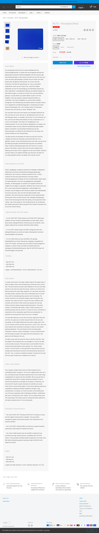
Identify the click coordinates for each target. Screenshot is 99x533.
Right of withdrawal (85, 506)
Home (4, 12)
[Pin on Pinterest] (87, 30)
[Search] (74, 6)
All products (10, 18)
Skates (39, 12)
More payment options (83, 66)
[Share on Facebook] (85, 30)
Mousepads (21, 12)
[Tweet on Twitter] (90, 30)
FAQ (80, 511)
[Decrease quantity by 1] (61, 57)
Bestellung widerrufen (85, 516)
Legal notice (83, 501)
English (5, 522)
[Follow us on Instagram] (32, 525)
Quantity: (56, 57)
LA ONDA (55, 30)
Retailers (47, 12)
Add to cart (62, 62)
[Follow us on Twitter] (29, 525)
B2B (80, 513)
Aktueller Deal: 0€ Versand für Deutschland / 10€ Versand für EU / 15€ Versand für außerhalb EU (49, 1)
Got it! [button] (91, 530)
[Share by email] (93, 30)
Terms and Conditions (85, 508)
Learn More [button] (47, 530)
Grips (30, 12)
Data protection (83, 503)
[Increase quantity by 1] (70, 57)
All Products (12, 12)
